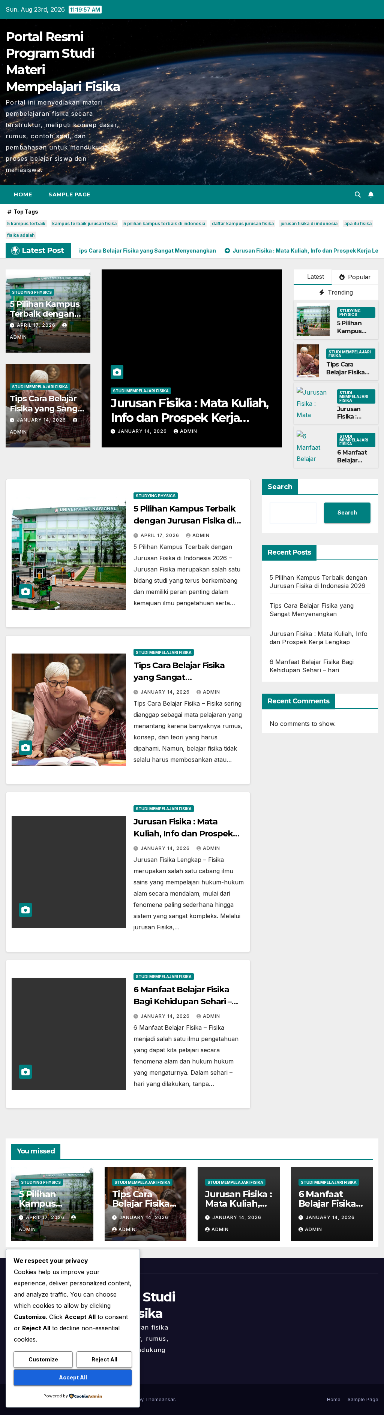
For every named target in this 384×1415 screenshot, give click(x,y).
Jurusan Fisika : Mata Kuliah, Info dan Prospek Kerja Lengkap (183, 834)
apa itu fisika (358, 223)
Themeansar (160, 1399)
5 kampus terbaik (26, 223)
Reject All (104, 1359)
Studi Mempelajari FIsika (40, 386)
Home (23, 194)
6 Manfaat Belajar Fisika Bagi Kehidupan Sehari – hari (191, 410)
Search (280, 487)
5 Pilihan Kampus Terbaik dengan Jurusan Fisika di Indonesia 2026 (185, 521)
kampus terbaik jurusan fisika (84, 223)
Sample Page (69, 194)
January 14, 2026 (42, 420)
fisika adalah (20, 235)
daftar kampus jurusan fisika (243, 223)
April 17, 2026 (37, 325)
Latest (315, 276)
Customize (43, 1359)
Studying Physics (32, 292)
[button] (358, 194)
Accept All (73, 1377)
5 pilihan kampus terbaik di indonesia (164, 223)
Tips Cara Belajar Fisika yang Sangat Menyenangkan (48, 408)
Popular (358, 277)
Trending (339, 292)
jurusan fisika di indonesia (309, 223)
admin (188, 431)
